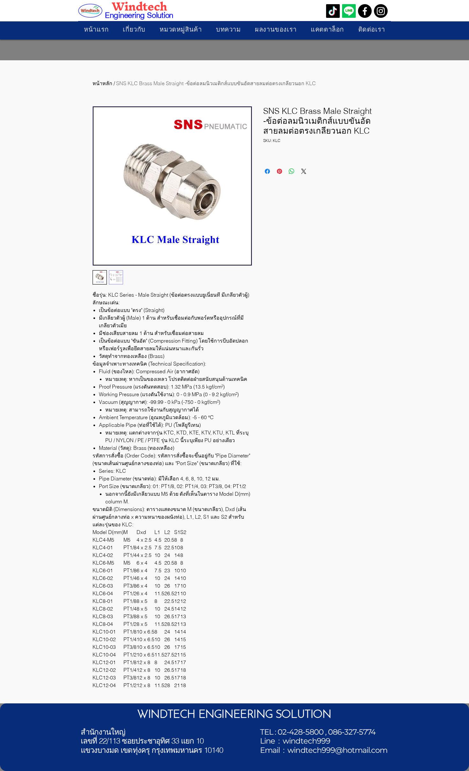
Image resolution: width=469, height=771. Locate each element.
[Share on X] (304, 171)
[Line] (349, 11)
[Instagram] (381, 11)
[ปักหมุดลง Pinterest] (279, 171)
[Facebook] (365, 11)
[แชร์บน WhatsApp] (291, 171)
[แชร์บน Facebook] (267, 171)
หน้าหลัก (102, 83)
